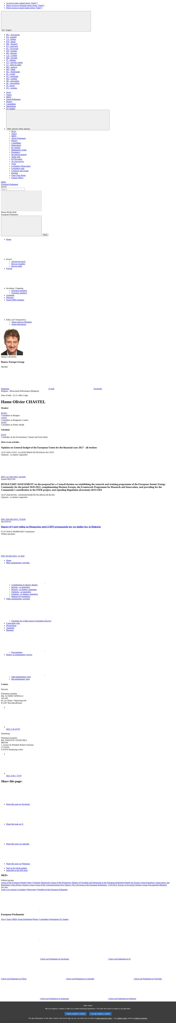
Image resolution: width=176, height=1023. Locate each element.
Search (4, 187)
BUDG (4, 413)
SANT (4, 422)
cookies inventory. (141, 1018)
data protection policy (104, 1018)
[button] (90, 250)
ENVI (3, 435)
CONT (4, 418)
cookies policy (122, 1018)
